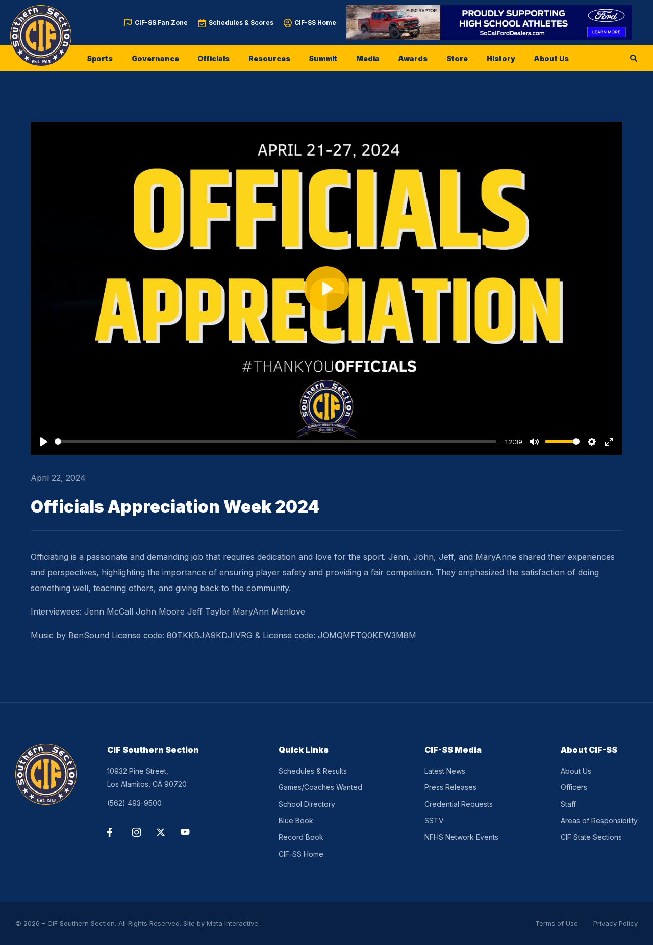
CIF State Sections (591, 837)
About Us (551, 58)
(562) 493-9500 (134, 803)
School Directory (307, 804)
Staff (568, 804)
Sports (100, 58)
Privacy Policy (615, 923)
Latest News (444, 771)
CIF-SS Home (315, 23)
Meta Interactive (232, 923)
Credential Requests (458, 804)
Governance (155, 58)
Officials (213, 58)
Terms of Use (556, 923)
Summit (323, 58)
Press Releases (450, 787)
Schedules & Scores (241, 23)
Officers (574, 787)
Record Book (301, 837)
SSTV (434, 820)
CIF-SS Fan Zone (161, 23)
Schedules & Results (313, 771)
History (501, 58)
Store (457, 58)
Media (368, 58)
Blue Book (296, 820)
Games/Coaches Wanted (320, 787)
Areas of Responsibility (599, 820)
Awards (413, 58)
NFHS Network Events (461, 837)
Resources (269, 58)
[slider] (275, 441)
